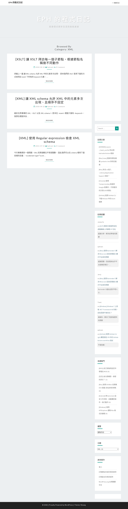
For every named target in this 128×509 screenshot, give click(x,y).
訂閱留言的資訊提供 (106, 477)
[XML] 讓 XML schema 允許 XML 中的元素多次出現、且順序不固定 (49, 100)
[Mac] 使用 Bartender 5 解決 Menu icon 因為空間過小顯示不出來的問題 (108, 254)
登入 (100, 467)
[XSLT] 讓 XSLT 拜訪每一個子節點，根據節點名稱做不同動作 (49, 61)
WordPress (69, 505)
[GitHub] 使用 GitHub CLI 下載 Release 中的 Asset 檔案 (107, 198)
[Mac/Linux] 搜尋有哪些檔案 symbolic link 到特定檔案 (108, 161)
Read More (50, 81)
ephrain (50, 67)
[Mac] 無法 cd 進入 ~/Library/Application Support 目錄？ (106, 173)
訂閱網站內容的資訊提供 (107, 472)
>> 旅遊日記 (116, 3)
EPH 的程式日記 (15, 2)
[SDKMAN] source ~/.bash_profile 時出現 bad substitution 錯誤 (106, 150)
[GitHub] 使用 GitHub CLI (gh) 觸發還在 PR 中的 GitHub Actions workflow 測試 (108, 337)
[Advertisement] (108, 87)
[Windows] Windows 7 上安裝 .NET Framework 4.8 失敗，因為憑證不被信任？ (108, 309)
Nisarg (83, 505)
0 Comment (60, 67)
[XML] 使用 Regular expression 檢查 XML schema (49, 139)
